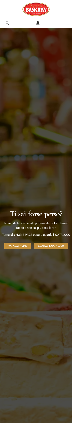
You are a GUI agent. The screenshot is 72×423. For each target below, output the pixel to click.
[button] (7, 23)
